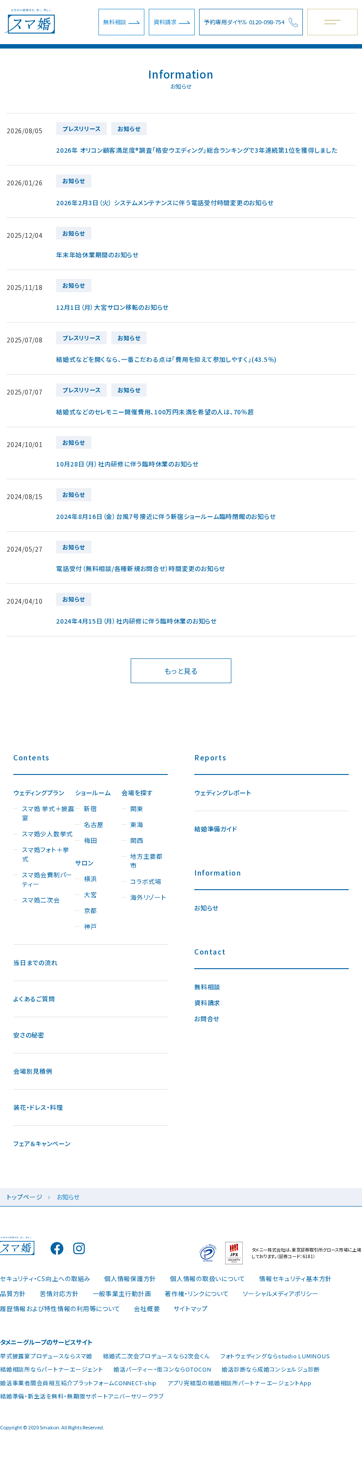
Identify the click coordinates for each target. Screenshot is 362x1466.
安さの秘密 (29, 1034)
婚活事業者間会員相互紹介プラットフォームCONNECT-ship (78, 1383)
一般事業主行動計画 (122, 1293)
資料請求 (165, 22)
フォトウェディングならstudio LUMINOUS (275, 1356)
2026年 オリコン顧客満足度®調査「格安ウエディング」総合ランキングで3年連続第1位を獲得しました (197, 150)
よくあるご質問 (34, 998)
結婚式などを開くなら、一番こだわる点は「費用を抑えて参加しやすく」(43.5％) (166, 359)
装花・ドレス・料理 (38, 1107)
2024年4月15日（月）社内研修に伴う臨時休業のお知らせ (136, 620)
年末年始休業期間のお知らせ (97, 254)
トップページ (25, 1196)
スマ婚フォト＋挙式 (45, 854)
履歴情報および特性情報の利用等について (60, 1308)
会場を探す (137, 792)
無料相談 (114, 22)
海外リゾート (148, 897)
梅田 (90, 840)
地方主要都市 (146, 861)
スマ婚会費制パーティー (47, 879)
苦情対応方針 (59, 1293)
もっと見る (181, 670)
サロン (84, 862)
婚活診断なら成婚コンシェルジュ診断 (271, 1369)
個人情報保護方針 (130, 1278)
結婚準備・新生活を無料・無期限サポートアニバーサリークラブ (82, 1396)
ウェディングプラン (38, 792)
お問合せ (206, 1018)
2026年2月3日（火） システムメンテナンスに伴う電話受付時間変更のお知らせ (164, 202)
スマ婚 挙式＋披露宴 (48, 813)
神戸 (90, 926)
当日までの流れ (35, 962)
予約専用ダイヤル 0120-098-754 (244, 22)
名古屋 (93, 824)
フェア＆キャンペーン (42, 1143)
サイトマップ (190, 1308)
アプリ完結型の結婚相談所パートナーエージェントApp (239, 1383)
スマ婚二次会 (41, 899)
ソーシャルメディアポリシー (281, 1293)
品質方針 (13, 1293)
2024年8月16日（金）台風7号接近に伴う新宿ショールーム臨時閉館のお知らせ (165, 516)
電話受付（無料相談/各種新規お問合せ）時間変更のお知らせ (140, 568)
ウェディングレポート (223, 792)
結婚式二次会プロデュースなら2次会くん (156, 1356)
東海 (136, 824)
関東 (136, 808)
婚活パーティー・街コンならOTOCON (162, 1369)
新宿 (90, 808)
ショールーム (93, 792)
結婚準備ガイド (215, 828)
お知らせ (206, 907)
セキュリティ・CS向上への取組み (45, 1278)
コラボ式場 (146, 881)
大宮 (90, 894)
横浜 (90, 878)
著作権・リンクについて (197, 1293)
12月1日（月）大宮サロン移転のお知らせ (112, 307)
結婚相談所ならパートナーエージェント (51, 1369)
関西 (136, 840)
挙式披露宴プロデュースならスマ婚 (46, 1356)
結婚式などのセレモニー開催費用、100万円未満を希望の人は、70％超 (155, 411)
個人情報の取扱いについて (207, 1278)
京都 (90, 910)
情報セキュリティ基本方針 (295, 1278)
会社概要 (147, 1308)
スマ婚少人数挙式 (47, 833)
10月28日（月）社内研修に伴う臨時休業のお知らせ (127, 463)
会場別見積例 (33, 1071)
